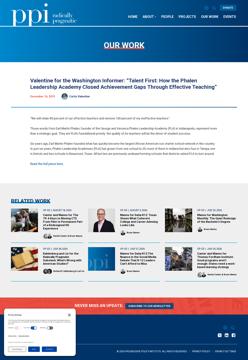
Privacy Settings (225, 351)
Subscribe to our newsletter (149, 306)
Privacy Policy (201, 351)
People (167, 17)
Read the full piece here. (47, 164)
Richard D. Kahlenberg (64, 271)
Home (132, 17)
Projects (187, 17)
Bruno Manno (76, 236)
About (149, 17)
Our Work (209, 17)
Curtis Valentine (79, 96)
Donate (228, 7)
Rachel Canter (60, 236)
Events (229, 17)
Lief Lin (80, 271)
